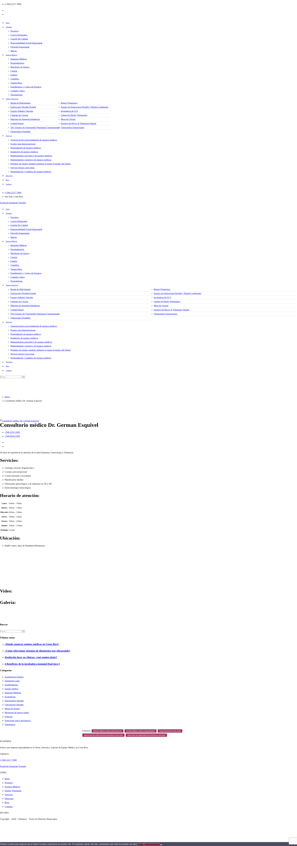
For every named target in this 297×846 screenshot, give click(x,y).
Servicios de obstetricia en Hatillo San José (146, 735)
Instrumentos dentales (14, 701)
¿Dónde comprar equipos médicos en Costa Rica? (32, 644)
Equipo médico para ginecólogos (107, 731)
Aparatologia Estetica (14, 677)
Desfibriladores (11, 685)
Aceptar (140, 844)
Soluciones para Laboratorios (18, 720)
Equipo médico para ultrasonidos (140, 731)
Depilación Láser (12, 681)
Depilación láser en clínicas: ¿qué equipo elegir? (31, 657)
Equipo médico (11, 689)
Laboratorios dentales (14, 704)
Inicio (7, 397)
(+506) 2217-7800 (8, 760)
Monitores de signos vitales (17, 712)
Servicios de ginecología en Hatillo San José (103, 735)
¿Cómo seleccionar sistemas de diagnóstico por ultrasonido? (37, 650)
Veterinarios (10, 724)
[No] (161, 844)
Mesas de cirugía (12, 708)
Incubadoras (10, 697)
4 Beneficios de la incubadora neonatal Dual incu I (32, 663)
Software (9, 716)
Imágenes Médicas (13, 692)
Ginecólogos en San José (170, 731)
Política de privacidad (152, 844)
